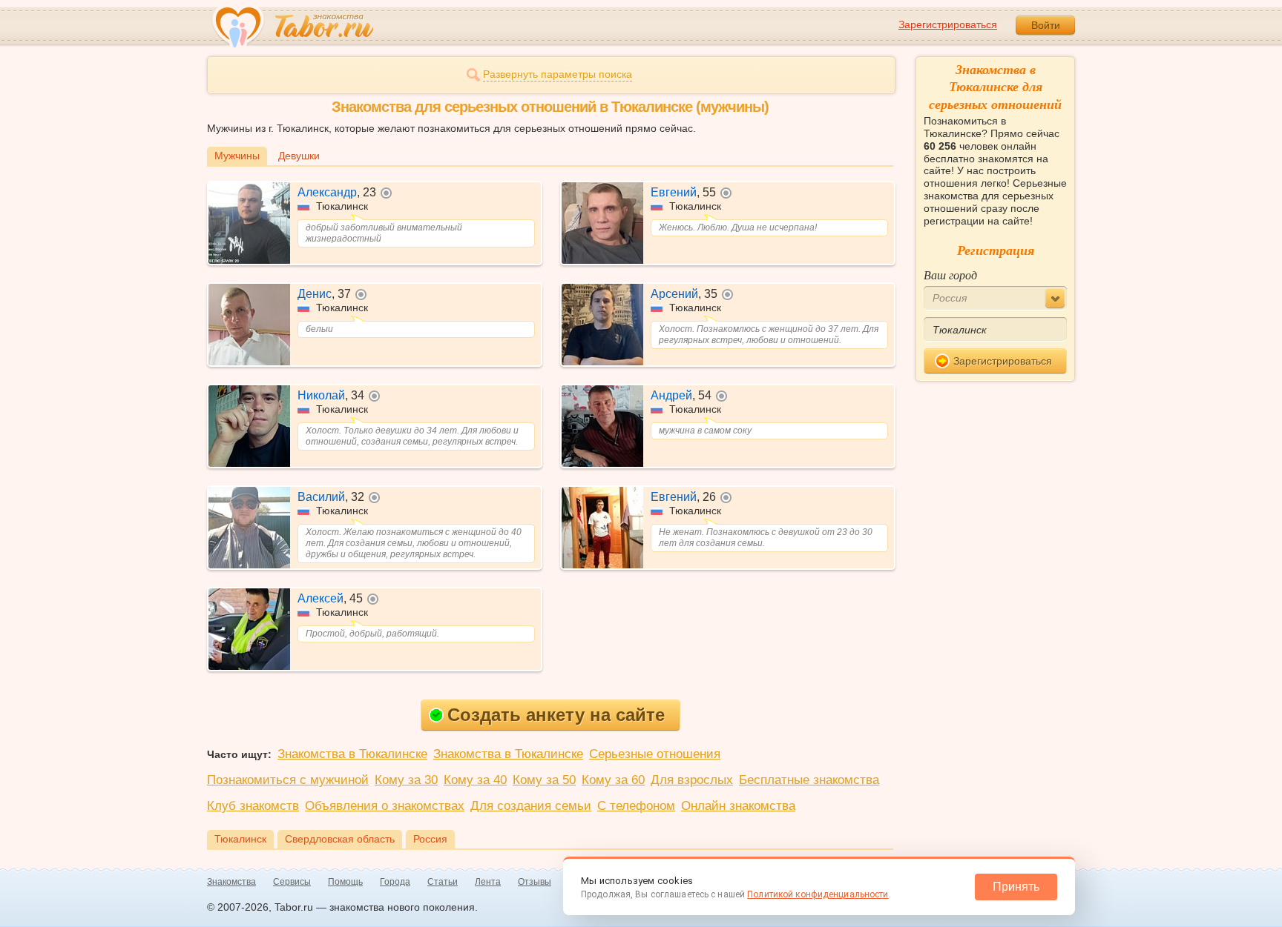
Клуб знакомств (253, 806)
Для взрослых (692, 780)
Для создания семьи (530, 806)
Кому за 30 (406, 780)
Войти (1045, 25)
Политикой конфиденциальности (817, 894)
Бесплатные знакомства (809, 780)
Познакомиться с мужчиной (288, 780)
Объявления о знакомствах (384, 806)
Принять (1016, 886)
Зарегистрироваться (947, 24)
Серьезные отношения (654, 754)
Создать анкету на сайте (556, 715)
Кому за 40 (475, 780)
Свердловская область (340, 839)
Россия (430, 839)
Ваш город (950, 274)
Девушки (299, 156)
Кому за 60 (613, 780)
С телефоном (636, 806)
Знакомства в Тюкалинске (352, 754)
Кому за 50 (544, 780)
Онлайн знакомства (738, 806)
